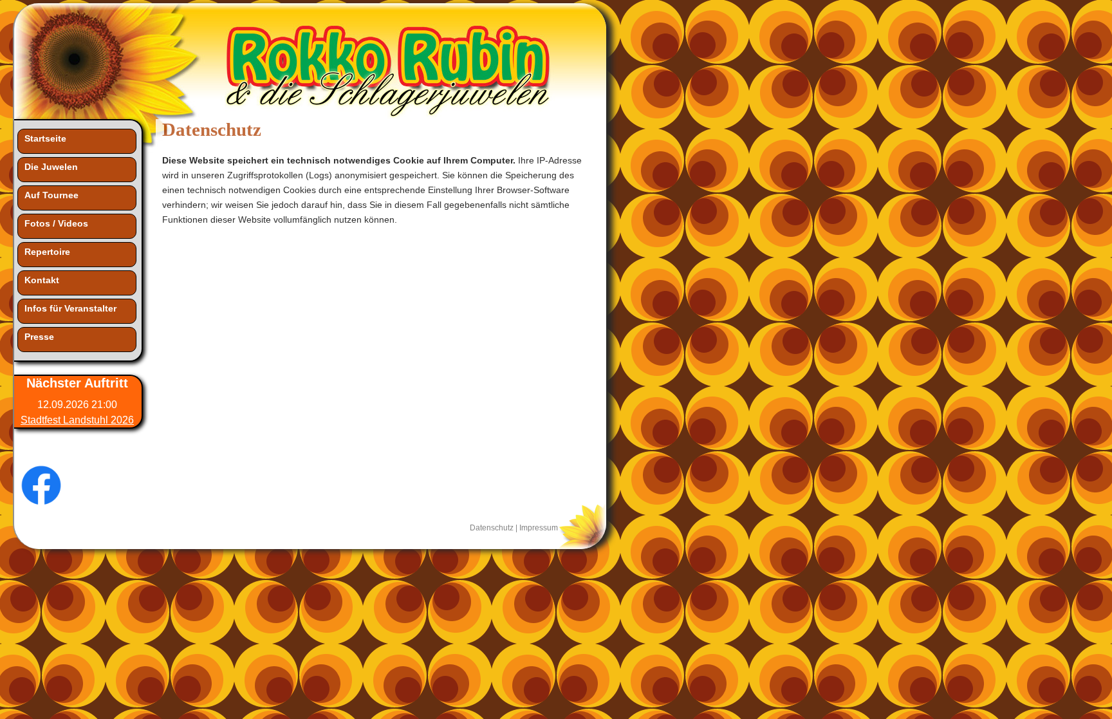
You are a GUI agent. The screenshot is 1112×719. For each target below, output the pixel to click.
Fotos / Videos (56, 223)
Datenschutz (492, 527)
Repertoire (47, 252)
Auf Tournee (51, 195)
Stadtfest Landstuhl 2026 (77, 420)
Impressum (538, 527)
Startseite (45, 138)
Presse (39, 336)
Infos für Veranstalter (70, 308)
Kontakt (41, 280)
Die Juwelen (51, 167)
